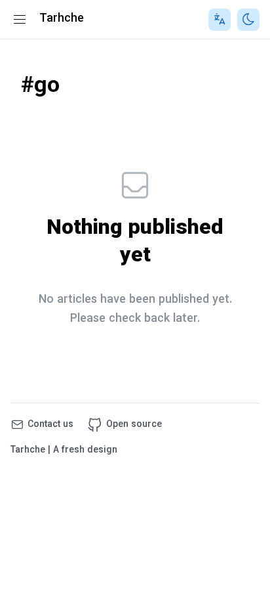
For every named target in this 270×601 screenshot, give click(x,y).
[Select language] (219, 20)
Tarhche (61, 19)
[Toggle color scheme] (248, 20)
